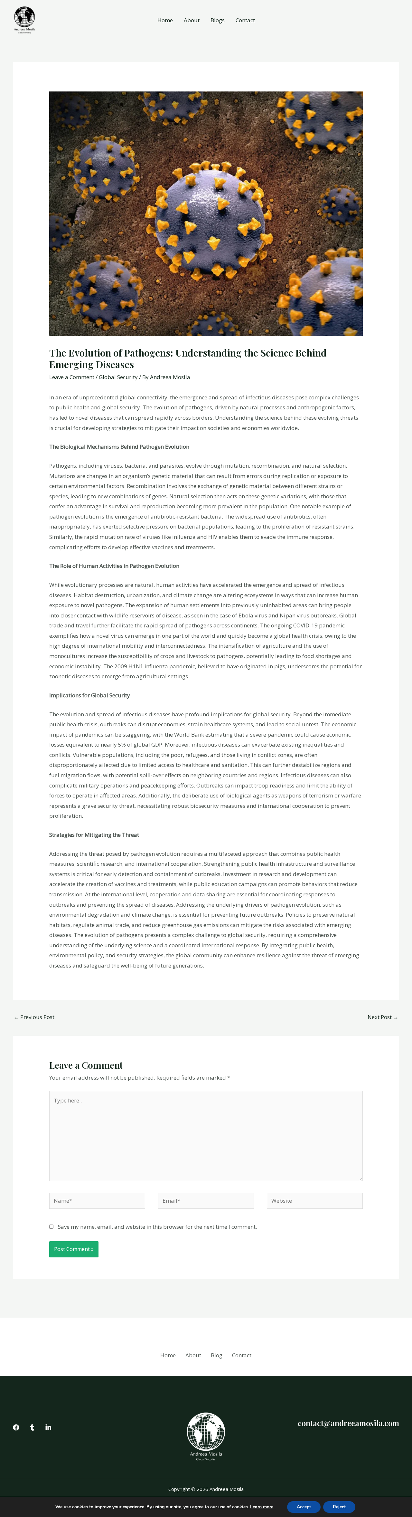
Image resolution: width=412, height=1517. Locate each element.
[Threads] (32, 1427)
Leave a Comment (71, 377)
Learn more (261, 1507)
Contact (245, 20)
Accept (304, 1507)
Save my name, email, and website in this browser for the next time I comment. (157, 1226)
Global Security (118, 377)
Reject (339, 1507)
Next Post (383, 1017)
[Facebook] (16, 1427)
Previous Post (34, 1017)
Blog (216, 1355)
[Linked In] (48, 1427)
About (192, 20)
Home (165, 20)
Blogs (218, 20)
